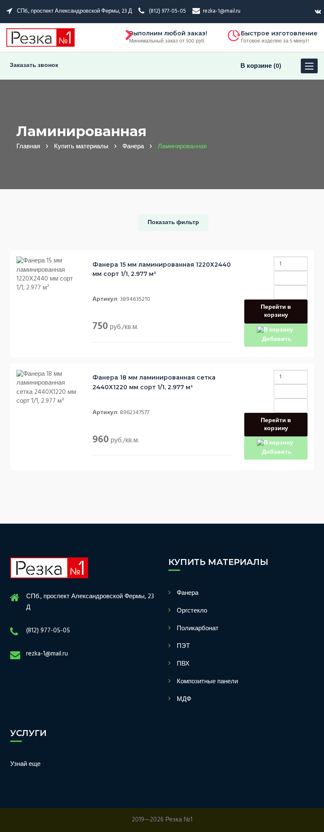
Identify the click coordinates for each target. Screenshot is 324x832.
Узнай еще (25, 764)
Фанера (133, 147)
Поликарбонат (198, 628)
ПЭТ (183, 646)
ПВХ (183, 664)
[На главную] (40, 37)
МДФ (184, 699)
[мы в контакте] (318, 11)
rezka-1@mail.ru (47, 654)
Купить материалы (81, 147)
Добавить (276, 339)
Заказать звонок (34, 65)
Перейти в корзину (276, 311)
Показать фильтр (173, 222)
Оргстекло (192, 611)
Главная (28, 147)
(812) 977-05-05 (48, 631)
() (260, 66)
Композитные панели (207, 682)
